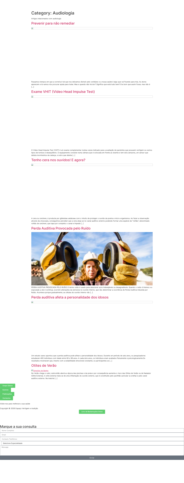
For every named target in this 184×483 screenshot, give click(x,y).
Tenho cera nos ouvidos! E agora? (58, 160)
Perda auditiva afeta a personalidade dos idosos (70, 297)
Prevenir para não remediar (53, 23)
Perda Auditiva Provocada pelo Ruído (61, 228)
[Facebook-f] (2, 416)
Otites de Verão (43, 365)
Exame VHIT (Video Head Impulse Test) (63, 92)
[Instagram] (8, 416)
